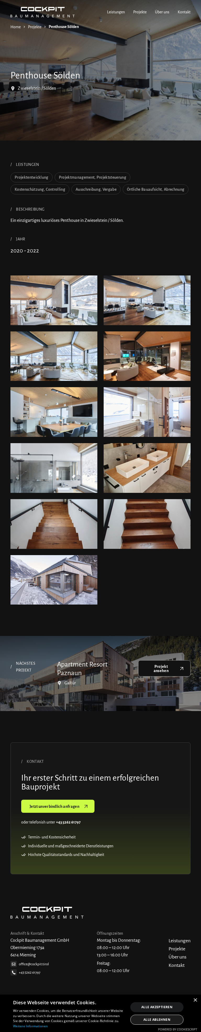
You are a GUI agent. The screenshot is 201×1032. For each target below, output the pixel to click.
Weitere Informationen (30, 1026)
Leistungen (116, 12)
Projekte (140, 12)
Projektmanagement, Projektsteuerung (92, 177)
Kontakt (184, 12)
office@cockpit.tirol (34, 964)
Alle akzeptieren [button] (156, 1007)
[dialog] (100, 1013)
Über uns (162, 12)
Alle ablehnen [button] (156, 1019)
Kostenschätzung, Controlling (40, 189)
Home (15, 27)
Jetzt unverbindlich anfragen (54, 806)
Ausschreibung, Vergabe (96, 189)
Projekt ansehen (161, 668)
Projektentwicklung (31, 177)
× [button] (195, 1000)
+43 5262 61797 (29, 972)
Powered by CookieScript (177, 1029)
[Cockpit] (42, 12)
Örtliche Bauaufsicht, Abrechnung (155, 189)
